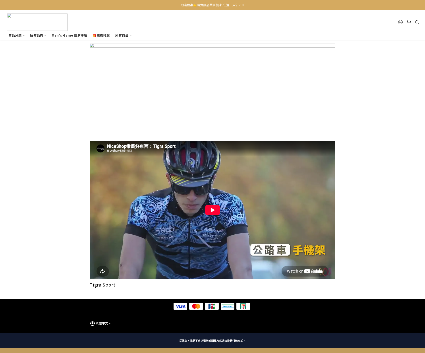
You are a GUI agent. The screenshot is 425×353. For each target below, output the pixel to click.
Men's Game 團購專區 (69, 35)
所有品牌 (36, 35)
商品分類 (15, 35)
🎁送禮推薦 (101, 35)
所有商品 (122, 35)
